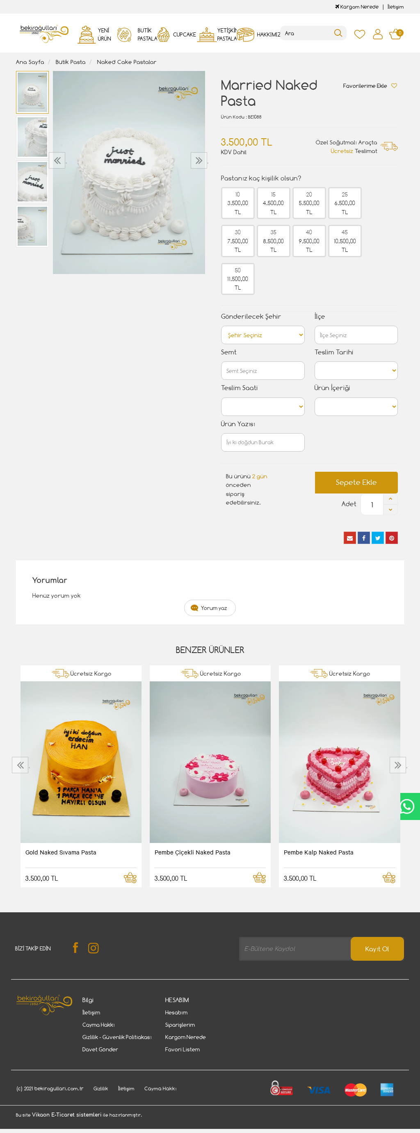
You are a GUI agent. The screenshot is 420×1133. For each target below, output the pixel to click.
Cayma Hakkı (98, 1024)
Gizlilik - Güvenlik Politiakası (117, 1037)
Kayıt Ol (377, 949)
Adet (349, 504)
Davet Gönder (100, 1049)
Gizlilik (101, 1088)
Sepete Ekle (356, 482)
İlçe (320, 316)
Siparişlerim (180, 1024)
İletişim (396, 7)
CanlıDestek (406, 806)
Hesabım (176, 1012)
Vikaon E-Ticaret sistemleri (67, 1115)
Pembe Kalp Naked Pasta (319, 852)
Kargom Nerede (359, 7)
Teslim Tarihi (334, 352)
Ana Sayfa (30, 61)
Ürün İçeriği (332, 388)
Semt (229, 352)
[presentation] (58, 160)
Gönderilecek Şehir (251, 316)
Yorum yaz (214, 608)
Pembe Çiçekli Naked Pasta (193, 852)
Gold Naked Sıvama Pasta (60, 852)
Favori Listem (182, 1049)
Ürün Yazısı (238, 424)
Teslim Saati (239, 388)
